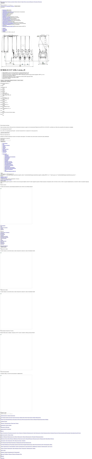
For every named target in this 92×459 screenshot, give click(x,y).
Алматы (8, 415)
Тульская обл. (23, 448)
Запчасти (19, 1)
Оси (5, 170)
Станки (10, 179)
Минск (16, 436)
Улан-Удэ (2, 450)
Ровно (34, 444)
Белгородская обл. (16, 417)
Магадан (2, 436)
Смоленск (39, 446)
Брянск (34, 417)
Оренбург (23, 440)
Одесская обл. (2, 440)
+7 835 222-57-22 (3, 6)
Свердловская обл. (28, 446)
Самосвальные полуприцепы (10, 156)
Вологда (32, 419)
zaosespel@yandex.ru (10, 6)
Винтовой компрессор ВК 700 (10, 171)
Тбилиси (5, 448)
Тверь (14, 448)
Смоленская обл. (44, 446)
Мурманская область (39, 436)
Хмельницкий (16, 452)
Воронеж (35, 419)
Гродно (5, 421)
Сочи (48, 446)
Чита (21, 454)
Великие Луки (3, 419)
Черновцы (18, 454)
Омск (7, 440)
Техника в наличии (10, 1)
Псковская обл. (28, 442)
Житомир (7, 427)
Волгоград (20, 419)
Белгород (11, 417)
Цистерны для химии (8, 162)
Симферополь (34, 446)
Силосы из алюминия (9, 169)
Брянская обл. (38, 417)
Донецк (17, 423)
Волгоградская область (26, 419)
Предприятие (2, 1)
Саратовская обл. (22, 446)
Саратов (17, 446)
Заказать (2, 80)
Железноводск (3, 427)
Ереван (10, 425)
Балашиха (4, 417)
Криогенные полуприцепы (10, 167)
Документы (36, 1)
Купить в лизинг (20, 80)
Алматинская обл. (3, 415)
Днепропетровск (8, 423)
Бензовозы (7, 154)
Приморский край (19, 442)
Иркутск (2, 431)
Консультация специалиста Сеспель (11, 80)
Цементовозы (7, 157)
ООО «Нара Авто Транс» (17, 440)
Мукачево (34, 436)
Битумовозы (7, 158)
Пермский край (5, 442)
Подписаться (3, 141)
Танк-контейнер (3, 238)
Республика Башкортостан (5, 444)
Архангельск (12, 415)
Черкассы (10, 454)
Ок (1, 182)
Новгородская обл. (36, 438)
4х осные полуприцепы (9, 165)
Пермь (10, 442)
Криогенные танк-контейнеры (10, 168)
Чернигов (14, 454)
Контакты (40, 1)
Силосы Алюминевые (4, 179)
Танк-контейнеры (8, 163)
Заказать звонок (17, 6)
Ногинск (52, 438)
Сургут (51, 446)
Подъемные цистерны (9, 164)
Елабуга (7, 425)
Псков (24, 442)
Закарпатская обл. (3, 429)
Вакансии (32, 1)
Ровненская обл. (29, 444)
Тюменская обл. (29, 448)
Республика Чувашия (22, 444)
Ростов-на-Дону (41, 444)
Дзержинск (2, 423)
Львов (12, 434)
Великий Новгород (9, 419)
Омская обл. (10, 440)
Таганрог (2, 448)
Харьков (6, 452)
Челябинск (6, 454)
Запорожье (9, 429)
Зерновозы (7, 155)
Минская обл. (20, 436)
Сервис (22, 1)
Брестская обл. (30, 417)
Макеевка (5, 436)
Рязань (51, 444)
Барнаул (7, 417)
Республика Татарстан (14, 444)
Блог (6, 1)
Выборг (46, 419)
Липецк (9, 434)
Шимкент (2, 456)
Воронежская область (41, 419)
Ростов (36, 444)
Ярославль (2, 458)
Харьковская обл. (11, 452)
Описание (8, 81)
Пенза (1, 442)
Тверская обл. (9, 448)
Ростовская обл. (47, 444)
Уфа (4, 450)
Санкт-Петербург (12, 446)
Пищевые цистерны (8, 161)
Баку (1, 417)
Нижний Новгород (29, 438)
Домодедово (13, 423)
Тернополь (17, 448)
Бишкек (21, 417)
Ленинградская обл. (4, 434)
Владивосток (15, 419)
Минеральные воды (11, 436)
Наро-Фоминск (10, 438)
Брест (26, 417)
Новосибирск (48, 438)
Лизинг (16, 1)
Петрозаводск (13, 442)
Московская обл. (29, 436)
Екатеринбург (2, 425)
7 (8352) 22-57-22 (3, 177)
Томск (20, 448)
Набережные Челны (4, 438)
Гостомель (2, 421)
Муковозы (6, 159)
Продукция (5, 153)
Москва (24, 436)
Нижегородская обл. (22, 438)
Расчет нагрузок (27, 1)
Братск (24, 417)
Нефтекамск (16, 438)
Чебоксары (2, 454)
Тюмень (33, 448)
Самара (1, 446)
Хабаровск (2, 452)
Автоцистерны (7, 166)
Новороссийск (42, 438)
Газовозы (6, 160)
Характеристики (3, 81)
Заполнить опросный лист (5, 132)
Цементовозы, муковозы (4, 232)
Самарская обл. (6, 446)
